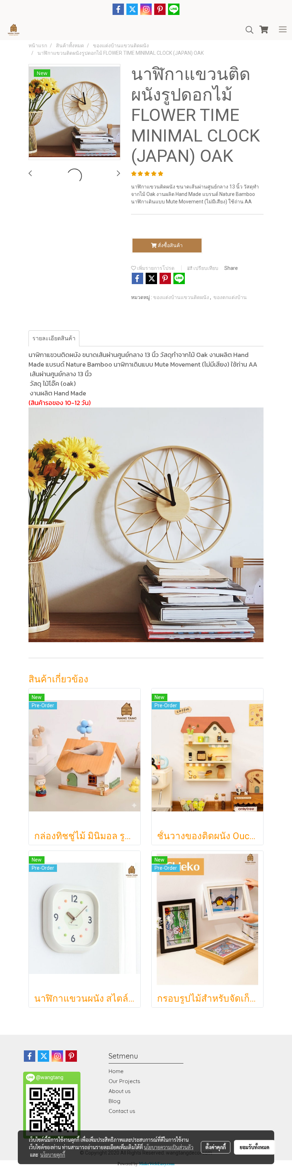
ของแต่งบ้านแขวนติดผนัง (181, 297)
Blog (114, 1101)
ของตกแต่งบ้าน (230, 297)
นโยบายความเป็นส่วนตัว (168, 1147)
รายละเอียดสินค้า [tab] (53, 338)
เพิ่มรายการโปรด (155, 268)
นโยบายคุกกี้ (52, 1154)
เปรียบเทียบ (205, 268)
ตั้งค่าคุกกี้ (215, 1147)
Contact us (122, 1111)
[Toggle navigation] (283, 30)
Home (116, 1071)
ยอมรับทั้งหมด (255, 1147)
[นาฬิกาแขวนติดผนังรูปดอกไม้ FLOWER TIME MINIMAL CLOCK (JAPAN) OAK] (74, 112)
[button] (247, 30)
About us (120, 1091)
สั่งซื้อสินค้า (170, 245)
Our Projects (124, 1081)
